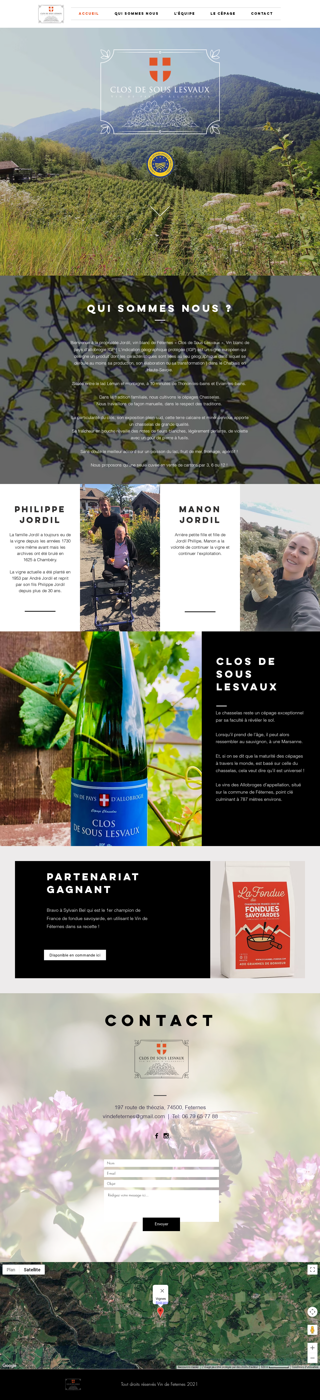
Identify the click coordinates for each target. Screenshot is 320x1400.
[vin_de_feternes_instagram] (166, 1135)
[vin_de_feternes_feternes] (156, 1135)
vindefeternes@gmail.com (134, 1116)
